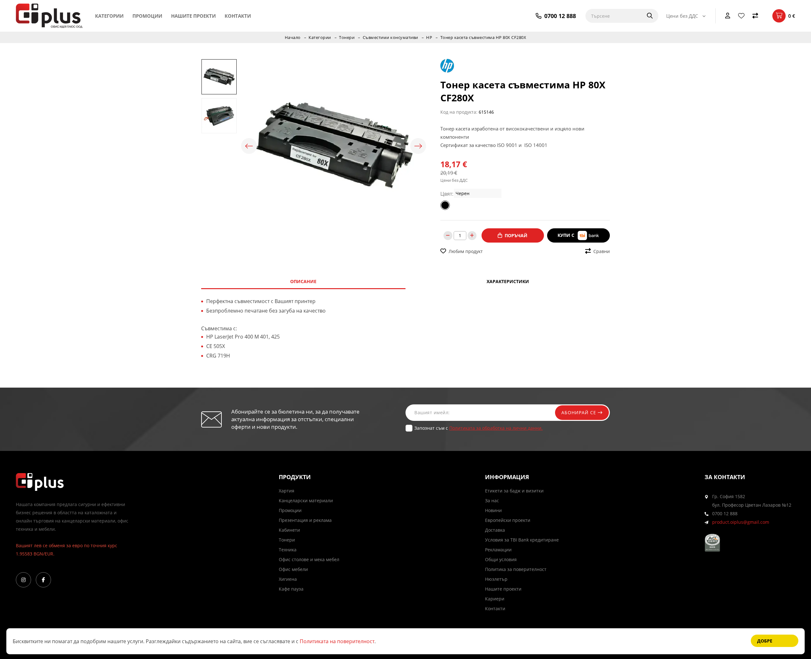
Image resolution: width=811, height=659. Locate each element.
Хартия (286, 491)
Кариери (494, 599)
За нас (492, 500)
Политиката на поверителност (337, 641)
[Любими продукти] (741, 15)
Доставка (495, 530)
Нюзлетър (496, 579)
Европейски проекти (507, 520)
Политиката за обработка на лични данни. (496, 428)
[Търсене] (646, 16)
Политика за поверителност (515, 569)
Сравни (601, 251)
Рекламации (498, 550)
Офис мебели (293, 569)
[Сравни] (755, 15)
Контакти (238, 16)
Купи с (567, 235)
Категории (109, 16)
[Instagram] (23, 579)
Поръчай (516, 235)
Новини (493, 510)
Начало (293, 37)
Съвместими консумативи (390, 37)
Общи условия (501, 559)
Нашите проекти (193, 16)
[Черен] (445, 205)
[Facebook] (43, 579)
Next (418, 146)
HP (429, 37)
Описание (303, 281)
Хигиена (288, 579)
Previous (249, 146)
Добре (764, 641)
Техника (288, 550)
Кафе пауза (291, 589)
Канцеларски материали (306, 500)
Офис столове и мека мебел (309, 559)
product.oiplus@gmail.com (740, 522)
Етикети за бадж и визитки (514, 491)
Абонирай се (579, 412)
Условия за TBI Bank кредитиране (522, 540)
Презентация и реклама (305, 520)
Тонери (346, 37)
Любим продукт (466, 251)
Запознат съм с (478, 428)
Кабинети (289, 530)
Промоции (147, 16)
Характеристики (508, 281)
